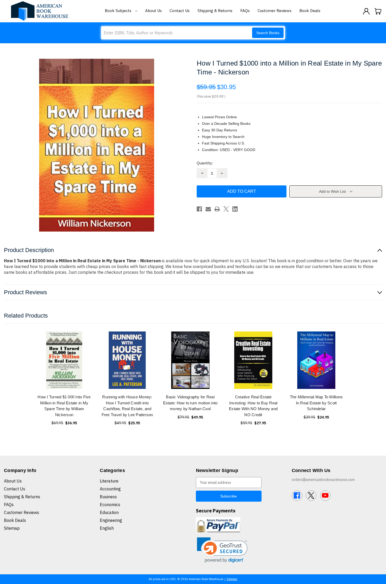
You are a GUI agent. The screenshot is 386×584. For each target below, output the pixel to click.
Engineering (111, 520)
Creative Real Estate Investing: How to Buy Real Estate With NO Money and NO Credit (253, 406)
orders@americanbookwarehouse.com (323, 479)
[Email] (208, 209)
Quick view (64, 360)
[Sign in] (366, 11)
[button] (222, 550)
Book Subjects (118, 10)
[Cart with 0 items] (378, 11)
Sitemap (12, 528)
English (107, 528)
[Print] (217, 209)
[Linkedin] (235, 209)
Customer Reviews (274, 10)
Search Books (267, 33)
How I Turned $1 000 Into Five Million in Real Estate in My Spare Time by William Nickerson (64, 406)
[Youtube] (325, 496)
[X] (226, 209)
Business (108, 496)
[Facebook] (199, 209)
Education (109, 512)
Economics (110, 504)
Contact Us (180, 10)
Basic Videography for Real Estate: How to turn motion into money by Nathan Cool (190, 403)
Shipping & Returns (214, 10)
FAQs (245, 10)
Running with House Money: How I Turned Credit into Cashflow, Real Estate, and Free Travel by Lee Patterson (127, 406)
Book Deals (309, 10)
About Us (153, 10)
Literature (109, 481)
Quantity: (205, 162)
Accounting (110, 488)
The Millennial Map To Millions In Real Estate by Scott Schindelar (316, 403)
